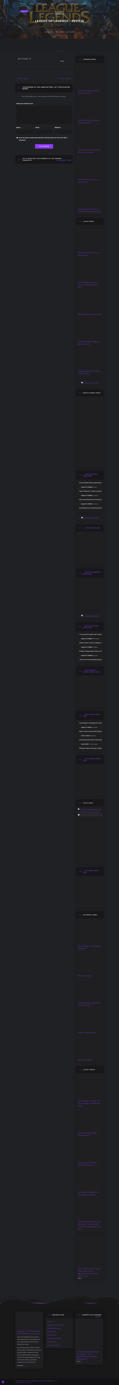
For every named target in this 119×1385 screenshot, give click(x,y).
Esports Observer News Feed (91, 573)
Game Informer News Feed (90, 475)
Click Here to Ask (63, 160)
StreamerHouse (83, 1276)
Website (58, 127)
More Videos (51, 1332)
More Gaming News (53, 1328)
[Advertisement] (59, 46)
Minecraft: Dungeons (85, 1060)
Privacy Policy (27, 1382)
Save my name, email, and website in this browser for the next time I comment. (43, 139)
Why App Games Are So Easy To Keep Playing (93, 748)
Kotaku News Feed (92, 528)
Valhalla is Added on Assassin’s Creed (90, 314)
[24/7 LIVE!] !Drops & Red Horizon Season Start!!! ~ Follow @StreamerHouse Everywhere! (89, 1271)
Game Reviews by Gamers (56, 1325)
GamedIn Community (54, 1338)
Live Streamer (52, 1335)
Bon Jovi (49, 32)
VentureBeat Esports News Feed (91, 671)
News (32, 3)
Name (18, 127)
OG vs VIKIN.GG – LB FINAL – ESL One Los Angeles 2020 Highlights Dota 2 (89, 1103)
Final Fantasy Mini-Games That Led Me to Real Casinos (95, 739)
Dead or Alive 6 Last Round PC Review (90, 731)
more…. (99, 1317)
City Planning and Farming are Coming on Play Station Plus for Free (88, 285)
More (83, 3)
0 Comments (70, 32)
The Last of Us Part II (85, 976)
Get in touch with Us (54, 1345)
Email (37, 127)
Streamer (63, 3)
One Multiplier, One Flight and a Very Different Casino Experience (98, 723)
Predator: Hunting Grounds (87, 1032)
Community (74, 3)
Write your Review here (24, 103)
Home (49, 1321)
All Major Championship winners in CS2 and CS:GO (94, 651)
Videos (53, 3)
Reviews (23, 3)
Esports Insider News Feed (90, 627)
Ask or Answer (52, 1342)
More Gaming (42, 3)
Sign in (24, 11)
